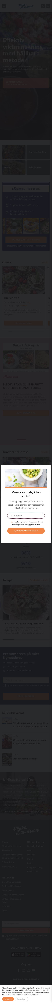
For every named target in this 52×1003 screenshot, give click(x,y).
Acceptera (8, 999)
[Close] (50, 461)
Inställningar (21, 999)
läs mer (37, 525)
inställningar (17, 992)
